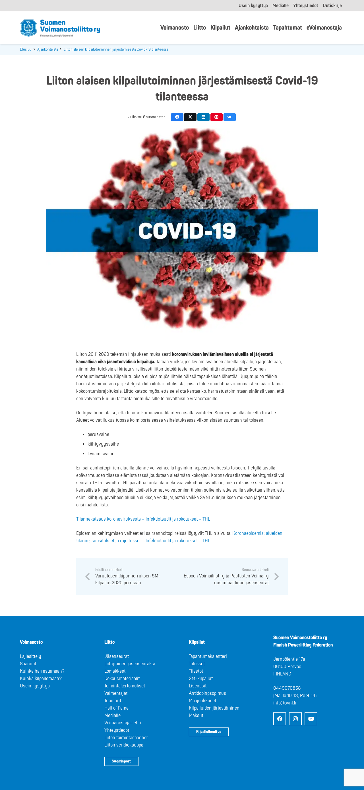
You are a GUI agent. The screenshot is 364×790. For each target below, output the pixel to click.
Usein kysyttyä (35, 686)
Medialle (112, 715)
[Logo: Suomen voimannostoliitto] (60, 28)
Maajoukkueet (202, 701)
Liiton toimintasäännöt (126, 738)
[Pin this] (216, 117)
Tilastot (196, 671)
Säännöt (28, 664)
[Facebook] (279, 718)
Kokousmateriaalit (122, 678)
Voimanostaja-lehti (122, 723)
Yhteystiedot (116, 730)
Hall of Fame (116, 708)
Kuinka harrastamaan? (42, 671)
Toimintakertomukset (124, 686)
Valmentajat (115, 693)
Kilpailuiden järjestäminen (214, 708)
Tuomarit (112, 701)
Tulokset (197, 664)
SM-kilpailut (201, 678)
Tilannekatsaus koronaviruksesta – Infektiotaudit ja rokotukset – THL (143, 519)
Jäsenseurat (116, 656)
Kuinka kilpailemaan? (41, 678)
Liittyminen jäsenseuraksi (129, 664)
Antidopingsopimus (207, 693)
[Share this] (177, 117)
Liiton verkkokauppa (123, 745)
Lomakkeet (114, 671)
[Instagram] (295, 718)
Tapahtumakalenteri (208, 656)
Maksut (196, 715)
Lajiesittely (30, 656)
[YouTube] (311, 718)
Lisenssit (197, 686)
